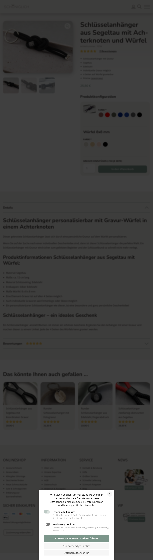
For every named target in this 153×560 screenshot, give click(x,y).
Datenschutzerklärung (76, 552)
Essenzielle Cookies (64, 512)
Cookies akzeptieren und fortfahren (76, 538)
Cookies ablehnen (109, 494)
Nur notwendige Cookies (76, 546)
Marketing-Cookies (64, 524)
